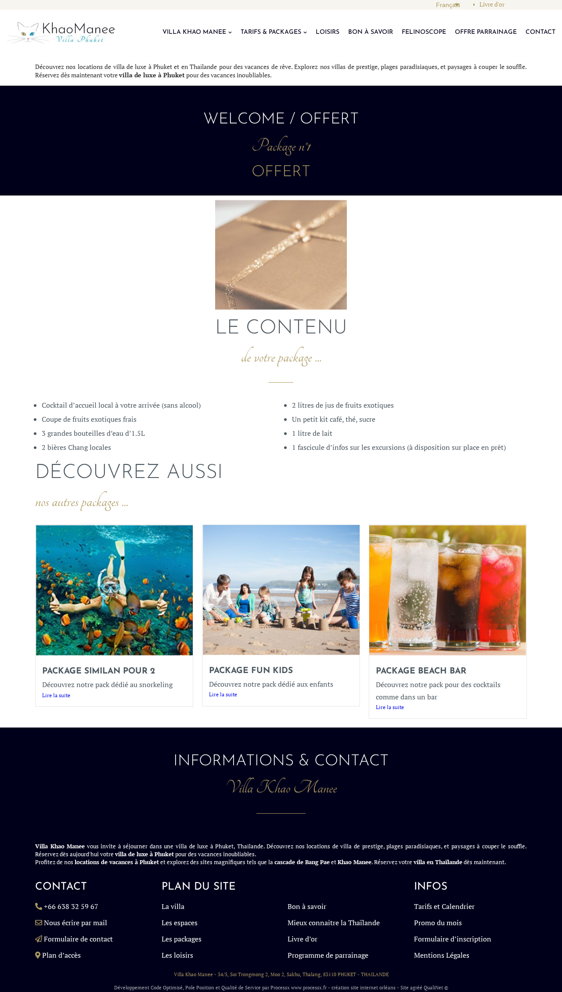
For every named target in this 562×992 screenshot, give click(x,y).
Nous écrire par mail (75, 922)
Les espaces (180, 922)
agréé (416, 988)
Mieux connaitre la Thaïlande (334, 922)
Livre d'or (491, 4)
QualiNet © (436, 988)
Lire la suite (56, 695)
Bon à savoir (307, 906)
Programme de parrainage (328, 955)
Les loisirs (177, 955)
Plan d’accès (61, 955)
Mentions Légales (441, 955)
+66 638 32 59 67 (71, 906)
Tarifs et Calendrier (444, 906)
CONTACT (540, 32)
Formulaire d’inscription (452, 939)
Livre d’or (302, 939)
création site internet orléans (363, 988)
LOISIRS (327, 32)
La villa (173, 906)
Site (404, 988)
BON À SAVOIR (370, 32)
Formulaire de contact (78, 939)
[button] (230, 32)
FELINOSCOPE (424, 32)
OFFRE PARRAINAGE (486, 32)
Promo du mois (438, 922)
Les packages (182, 939)
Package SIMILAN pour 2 (98, 671)
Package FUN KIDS (251, 671)
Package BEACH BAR (421, 671)
